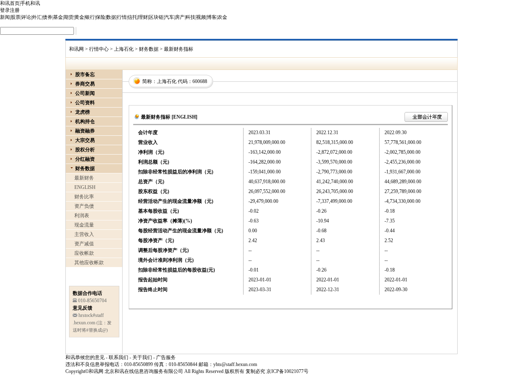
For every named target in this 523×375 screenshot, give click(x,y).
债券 (47, 17)
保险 (100, 17)
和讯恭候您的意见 (85, 357)
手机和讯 (30, 3)
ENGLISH (85, 187)
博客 (212, 17)
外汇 (37, 17)
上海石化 (124, 49)
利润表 (81, 215)
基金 (58, 17)
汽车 (169, 17)
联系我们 (118, 357)
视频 (201, 17)
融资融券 (85, 131)
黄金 (79, 17)
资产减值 (84, 244)
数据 (111, 17)
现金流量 (84, 225)
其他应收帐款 (89, 262)
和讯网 (76, 49)
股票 (15, 17)
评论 (26, 17)
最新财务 (84, 178)
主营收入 (84, 234)
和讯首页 (10, 3)
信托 (132, 17)
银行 (90, 17)
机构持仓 (85, 121)
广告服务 (166, 357)
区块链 (156, 17)
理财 (143, 17)
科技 (190, 17)
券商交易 (85, 84)
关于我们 (142, 357)
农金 (222, 17)
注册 (15, 10)
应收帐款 (84, 253)
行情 (122, 17)
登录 (5, 10)
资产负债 (84, 206)
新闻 (5, 17)
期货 (69, 17)
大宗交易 (85, 140)
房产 (180, 17)
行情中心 (99, 49)
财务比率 (84, 197)
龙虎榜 (82, 112)
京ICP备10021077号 (287, 371)
